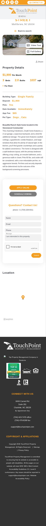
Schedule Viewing (22, 194)
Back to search (24, 31)
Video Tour (36, 45)
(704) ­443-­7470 (20, 417)
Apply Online (23, 188)
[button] (3, 2)
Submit (36, 255)
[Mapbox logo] (8, 319)
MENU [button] (23, 16)
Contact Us (37, 3)
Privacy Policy (23, 450)
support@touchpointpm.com (22, 427)
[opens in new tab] (22, 358)
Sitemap (37, 447)
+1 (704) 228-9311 (26, 210)
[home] (23, 10)
